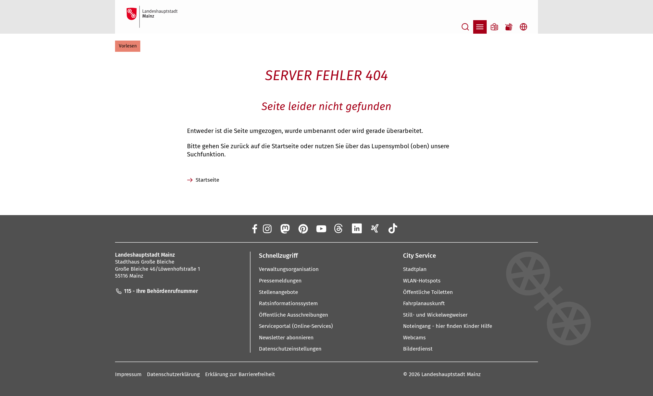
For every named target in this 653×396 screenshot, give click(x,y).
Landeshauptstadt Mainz (451, 374)
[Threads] (339, 228)
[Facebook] (254, 228)
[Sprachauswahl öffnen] (523, 27)
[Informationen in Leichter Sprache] (494, 27)
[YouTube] (321, 228)
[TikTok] (393, 228)
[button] (127, 46)
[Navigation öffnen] (480, 27)
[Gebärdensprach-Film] (509, 27)
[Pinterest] (303, 228)
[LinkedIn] (357, 228)
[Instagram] (266, 228)
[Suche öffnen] (465, 27)
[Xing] (375, 228)
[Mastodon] (285, 228)
